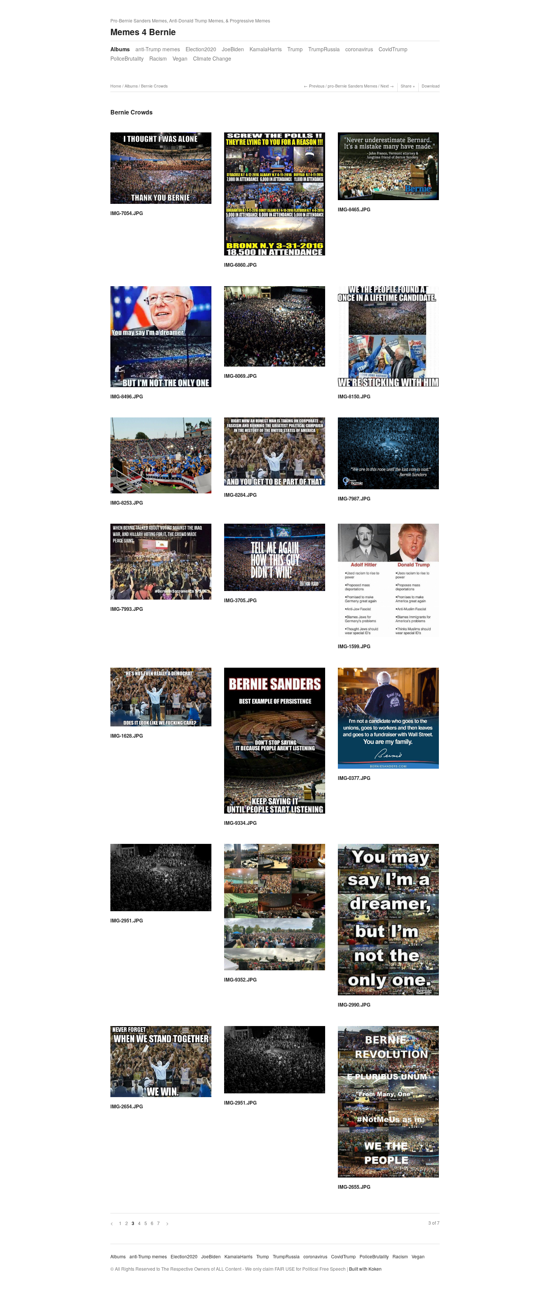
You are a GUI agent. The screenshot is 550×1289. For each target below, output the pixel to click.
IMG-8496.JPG (126, 396)
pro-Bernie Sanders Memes (352, 86)
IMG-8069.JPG (240, 375)
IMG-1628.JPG (126, 735)
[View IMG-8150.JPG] (388, 339)
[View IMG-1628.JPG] (160, 700)
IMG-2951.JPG (126, 920)
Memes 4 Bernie (143, 31)
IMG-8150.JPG (354, 396)
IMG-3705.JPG (240, 600)
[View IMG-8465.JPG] (388, 168)
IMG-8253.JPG (126, 502)
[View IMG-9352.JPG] (274, 910)
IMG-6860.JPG (240, 264)
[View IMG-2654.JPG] (160, 1064)
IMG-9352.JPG (240, 979)
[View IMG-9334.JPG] (274, 743)
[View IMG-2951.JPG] (160, 880)
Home (115, 86)
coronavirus (359, 49)
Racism (158, 58)
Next (385, 86)
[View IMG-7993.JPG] (160, 564)
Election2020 (201, 49)
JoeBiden (233, 49)
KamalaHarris (266, 49)
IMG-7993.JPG (126, 608)
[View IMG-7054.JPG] (160, 170)
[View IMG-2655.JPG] (388, 1104)
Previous (316, 86)
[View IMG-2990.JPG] (388, 922)
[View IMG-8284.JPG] (274, 454)
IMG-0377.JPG (354, 777)
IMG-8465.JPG (354, 209)
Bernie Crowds (154, 86)
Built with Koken (365, 1268)
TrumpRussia (324, 49)
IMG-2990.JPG (354, 1004)
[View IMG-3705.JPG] (274, 560)
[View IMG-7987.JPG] (388, 456)
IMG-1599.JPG (354, 646)
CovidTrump (393, 49)
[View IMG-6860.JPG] (274, 196)
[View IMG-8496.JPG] (160, 339)
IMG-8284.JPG (240, 494)
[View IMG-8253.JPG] (160, 458)
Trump (295, 49)
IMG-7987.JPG (354, 498)
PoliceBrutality (127, 58)
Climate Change (212, 58)
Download (431, 86)
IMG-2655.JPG (354, 1186)
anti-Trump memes (157, 49)
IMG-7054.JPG (126, 213)
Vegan (179, 58)
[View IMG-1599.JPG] (388, 583)
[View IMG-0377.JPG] (388, 721)
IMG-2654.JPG (126, 1106)
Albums (120, 49)
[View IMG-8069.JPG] (274, 329)
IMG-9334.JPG (240, 822)
